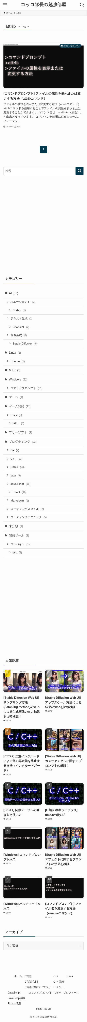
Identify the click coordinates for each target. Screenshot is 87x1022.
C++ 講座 (59, 981)
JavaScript (20, 483)
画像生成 (19, 335)
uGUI (18, 423)
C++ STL (58, 987)
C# (15, 450)
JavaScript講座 (17, 998)
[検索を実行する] (79, 171)
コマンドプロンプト (26, 388)
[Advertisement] (43, 224)
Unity (16, 415)
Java (70, 976)
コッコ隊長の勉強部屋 (43, 5)
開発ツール (19, 535)
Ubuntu (18, 361)
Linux (15, 352)
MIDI (14, 370)
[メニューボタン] (5, 5)
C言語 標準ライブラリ (38, 987)
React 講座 (14, 1003)
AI (13, 293)
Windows (18, 379)
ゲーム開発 (19, 406)
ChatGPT (21, 327)
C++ (16, 458)
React (19, 492)
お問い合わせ (43, 1008)
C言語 (17, 467)
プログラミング (22, 441)
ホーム (18, 976)
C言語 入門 (31, 981)
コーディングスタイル (27, 508)
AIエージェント (23, 301)
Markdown (20, 500)
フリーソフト (20, 432)
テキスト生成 (21, 318)
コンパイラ (20, 544)
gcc (17, 552)
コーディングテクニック (29, 517)
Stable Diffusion (25, 343)
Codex (19, 310)
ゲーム (16, 397)
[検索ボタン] (82, 5)
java (16, 475)
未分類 (16, 526)
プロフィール (71, 992)
